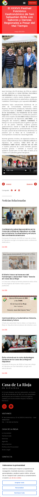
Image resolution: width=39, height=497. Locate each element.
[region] (19, 479)
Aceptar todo (19, 483)
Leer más (4, 246)
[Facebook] (11, 406)
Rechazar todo (19, 493)
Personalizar (19, 488)
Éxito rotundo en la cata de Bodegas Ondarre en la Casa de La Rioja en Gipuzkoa (18, 359)
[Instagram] (4, 406)
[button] (24, 3)
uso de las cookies (15, 478)
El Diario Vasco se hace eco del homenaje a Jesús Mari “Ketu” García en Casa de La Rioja (18, 276)
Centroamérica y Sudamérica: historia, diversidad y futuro (19, 319)
